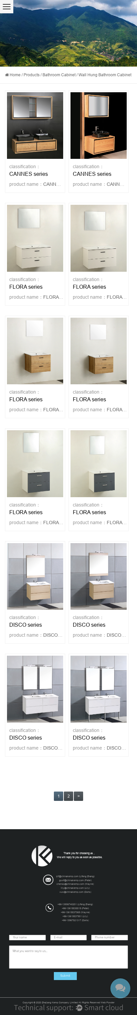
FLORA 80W (56, 409)
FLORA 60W (120, 409)
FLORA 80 (118, 297)
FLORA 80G (56, 522)
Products (32, 75)
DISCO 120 (55, 748)
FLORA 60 (54, 297)
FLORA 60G (119, 522)
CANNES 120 (57, 184)
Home (15, 75)
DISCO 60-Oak (59, 635)
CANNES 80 (119, 184)
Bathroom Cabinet (59, 75)
